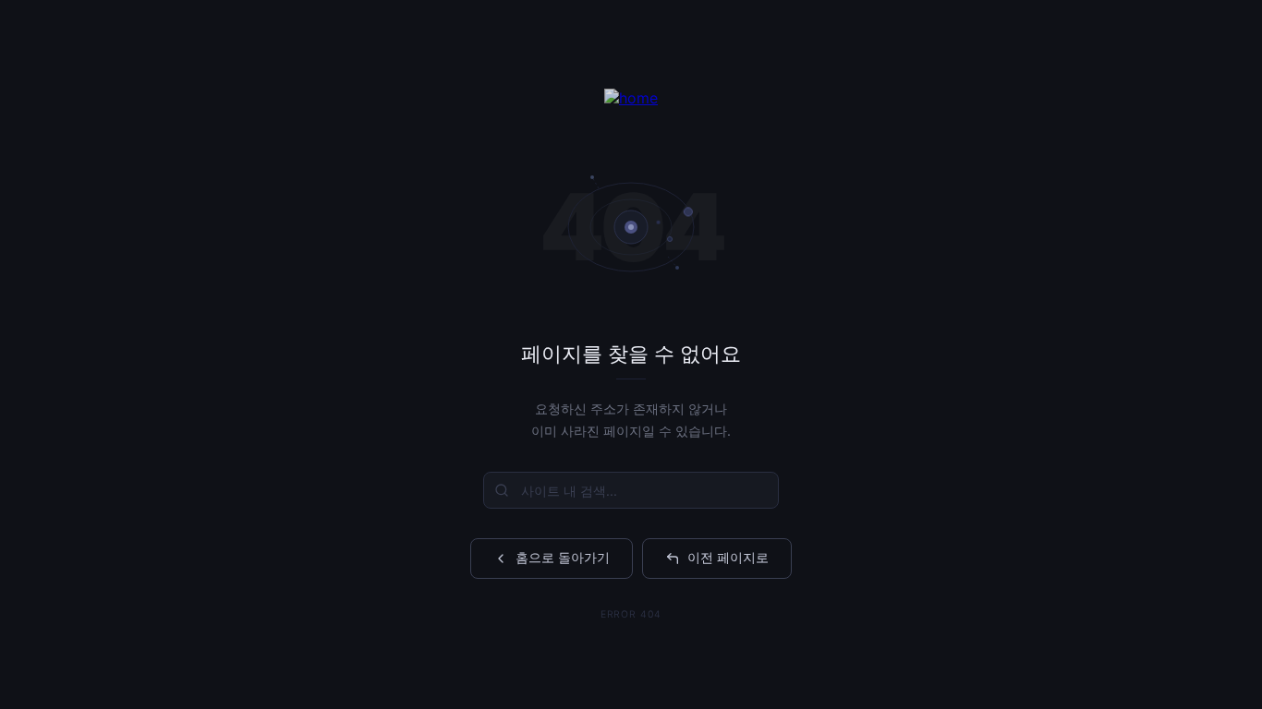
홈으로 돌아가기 (563, 557)
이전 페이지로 (728, 557)
